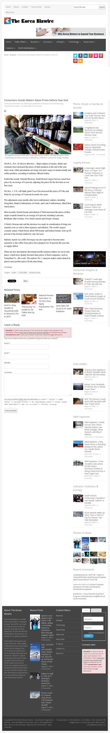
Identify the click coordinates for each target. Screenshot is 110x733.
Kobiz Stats (60, 639)
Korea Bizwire (35, 103)
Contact (25, 7)
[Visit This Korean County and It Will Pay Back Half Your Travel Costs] (78, 401)
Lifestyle (60, 42)
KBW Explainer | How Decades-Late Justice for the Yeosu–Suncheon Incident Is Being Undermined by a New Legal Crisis (95, 467)
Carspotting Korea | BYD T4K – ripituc (87, 575)
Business (34, 42)
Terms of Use (36, 7)
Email (7, 353)
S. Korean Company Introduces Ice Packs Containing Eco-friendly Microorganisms (88, 586)
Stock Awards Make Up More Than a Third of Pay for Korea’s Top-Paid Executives (95, 516)
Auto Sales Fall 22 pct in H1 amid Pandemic (63, 308)
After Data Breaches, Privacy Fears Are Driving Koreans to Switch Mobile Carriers (94, 312)
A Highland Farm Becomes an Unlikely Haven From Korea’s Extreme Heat (94, 131)
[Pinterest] (75, 61)
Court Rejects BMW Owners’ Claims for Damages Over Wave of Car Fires (95, 208)
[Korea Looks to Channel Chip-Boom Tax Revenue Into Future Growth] (102, 539)
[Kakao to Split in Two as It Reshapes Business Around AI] (94, 539)
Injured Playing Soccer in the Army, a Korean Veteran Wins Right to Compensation (95, 191)
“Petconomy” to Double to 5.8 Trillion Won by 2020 (28, 311)
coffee (14, 272)
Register (96, 610)
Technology (73, 42)
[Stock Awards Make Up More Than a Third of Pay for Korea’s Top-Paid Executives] (78, 514)
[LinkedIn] (85, 56)
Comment (8, 372)
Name (7, 343)
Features (9, 48)
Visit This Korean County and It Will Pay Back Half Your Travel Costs (95, 401)
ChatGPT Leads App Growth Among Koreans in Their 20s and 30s (95, 281)
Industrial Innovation (12, 106)
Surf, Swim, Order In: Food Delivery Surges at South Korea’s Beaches (95, 296)
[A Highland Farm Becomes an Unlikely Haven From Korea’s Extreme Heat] (78, 129)
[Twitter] (75, 56)
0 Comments (100, 154)
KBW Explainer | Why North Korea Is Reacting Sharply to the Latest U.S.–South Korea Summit (95, 447)
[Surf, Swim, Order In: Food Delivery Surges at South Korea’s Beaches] (78, 296)
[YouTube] (101, 56)
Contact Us (60, 649)
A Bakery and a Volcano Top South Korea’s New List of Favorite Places (95, 115)
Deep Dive (60, 634)
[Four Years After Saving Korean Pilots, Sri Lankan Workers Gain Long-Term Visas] (77, 554)
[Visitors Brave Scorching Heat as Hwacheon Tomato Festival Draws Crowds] (78, 147)
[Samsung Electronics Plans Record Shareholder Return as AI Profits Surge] (85, 554)
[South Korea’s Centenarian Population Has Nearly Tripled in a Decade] (78, 498)
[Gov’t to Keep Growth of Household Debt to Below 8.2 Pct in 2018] (11, 298)
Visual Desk (88, 42)
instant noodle (34, 272)
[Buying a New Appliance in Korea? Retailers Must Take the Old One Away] (78, 372)
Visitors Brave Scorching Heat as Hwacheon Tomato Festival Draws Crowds (95, 148)
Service (47, 7)
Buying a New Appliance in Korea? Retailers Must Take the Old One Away (95, 372)
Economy (47, 42)
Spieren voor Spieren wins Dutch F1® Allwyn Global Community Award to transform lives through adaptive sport (47, 625)
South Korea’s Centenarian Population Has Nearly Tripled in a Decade (95, 499)
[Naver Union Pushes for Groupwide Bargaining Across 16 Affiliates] (94, 561)
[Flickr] (96, 56)
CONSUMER (22, 272)
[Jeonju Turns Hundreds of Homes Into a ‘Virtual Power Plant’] (78, 386)
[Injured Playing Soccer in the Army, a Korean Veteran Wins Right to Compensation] (78, 189)
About (16, 7)
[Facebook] (80, 56)
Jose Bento (77, 594)
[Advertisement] (37, 77)
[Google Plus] (91, 56)
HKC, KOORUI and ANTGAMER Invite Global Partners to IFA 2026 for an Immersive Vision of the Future (47, 654)
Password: (87, 624)
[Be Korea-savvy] (29, 21)
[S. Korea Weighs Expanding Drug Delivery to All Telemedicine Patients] (77, 560)
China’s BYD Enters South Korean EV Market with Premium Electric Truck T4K (89, 578)
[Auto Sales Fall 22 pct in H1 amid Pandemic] (63, 298)
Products (59, 644)
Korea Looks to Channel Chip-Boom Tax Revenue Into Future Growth (47, 699)
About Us (59, 653)
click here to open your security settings (33, 332)
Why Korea (10, 12)
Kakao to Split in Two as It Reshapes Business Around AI (47, 678)
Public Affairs (20, 42)
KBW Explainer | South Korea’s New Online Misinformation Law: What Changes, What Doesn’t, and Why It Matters (94, 428)
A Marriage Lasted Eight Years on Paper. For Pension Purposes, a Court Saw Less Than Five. (95, 173)
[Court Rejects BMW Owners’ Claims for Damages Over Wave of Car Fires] (78, 206)
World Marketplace (26, 48)
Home (8, 7)
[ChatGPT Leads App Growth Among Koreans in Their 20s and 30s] (78, 281)
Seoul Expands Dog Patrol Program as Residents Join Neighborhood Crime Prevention (89, 596)
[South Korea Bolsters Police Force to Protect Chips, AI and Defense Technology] (102, 560)
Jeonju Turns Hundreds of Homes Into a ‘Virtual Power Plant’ (95, 386)
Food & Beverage (56, 103)
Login (86, 610)
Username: (88, 615)
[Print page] (37, 111)
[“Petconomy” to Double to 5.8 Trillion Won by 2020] (29, 299)
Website (7, 363)
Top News (24, 106)
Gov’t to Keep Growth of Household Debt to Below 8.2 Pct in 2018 (11, 311)
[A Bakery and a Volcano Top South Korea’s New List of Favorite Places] (78, 115)
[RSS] (80, 61)
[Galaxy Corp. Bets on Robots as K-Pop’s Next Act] (94, 554)
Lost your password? (96, 633)
